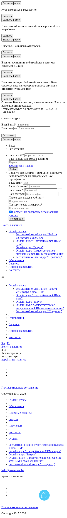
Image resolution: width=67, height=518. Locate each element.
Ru (3, 343)
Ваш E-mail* (8, 124)
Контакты (15, 269)
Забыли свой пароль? (21, 165)
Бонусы (13, 419)
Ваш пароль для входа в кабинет (28, 158)
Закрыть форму (11, 3)
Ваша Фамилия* (19, 186)
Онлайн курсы (17, 231)
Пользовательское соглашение (19, 387)
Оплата (13, 438)
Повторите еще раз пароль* (25, 204)
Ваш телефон (9, 128)
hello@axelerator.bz (12, 470)
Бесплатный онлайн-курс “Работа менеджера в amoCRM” (36, 236)
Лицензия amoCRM (21, 266)
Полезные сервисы (20, 412)
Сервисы (14, 263)
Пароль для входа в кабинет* (26, 197)
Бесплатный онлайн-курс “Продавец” (39, 257)
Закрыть (7, 16)
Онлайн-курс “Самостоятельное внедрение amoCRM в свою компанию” (40, 252)
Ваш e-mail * (16, 155)
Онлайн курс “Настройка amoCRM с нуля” (35, 451)
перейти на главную (13, 359)
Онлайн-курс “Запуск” (29, 247)
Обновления (16, 260)
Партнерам (15, 425)
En (8, 343)
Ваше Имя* (16, 182)
